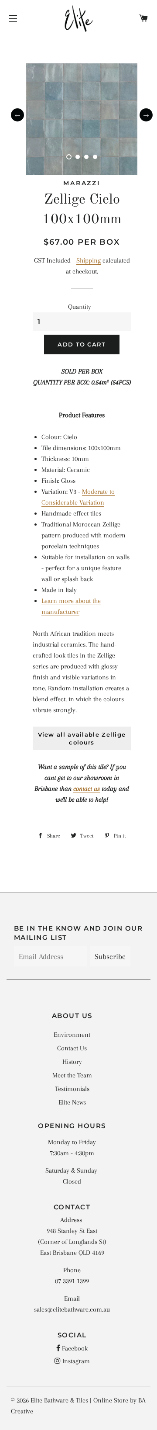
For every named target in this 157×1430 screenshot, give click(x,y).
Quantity (79, 307)
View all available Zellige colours (82, 738)
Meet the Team (72, 1075)
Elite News (72, 1102)
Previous (17, 114)
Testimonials (72, 1089)
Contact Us (72, 1048)
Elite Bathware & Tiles (59, 1400)
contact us (86, 789)
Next (146, 114)
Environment (72, 1035)
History (72, 1062)
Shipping (88, 260)
